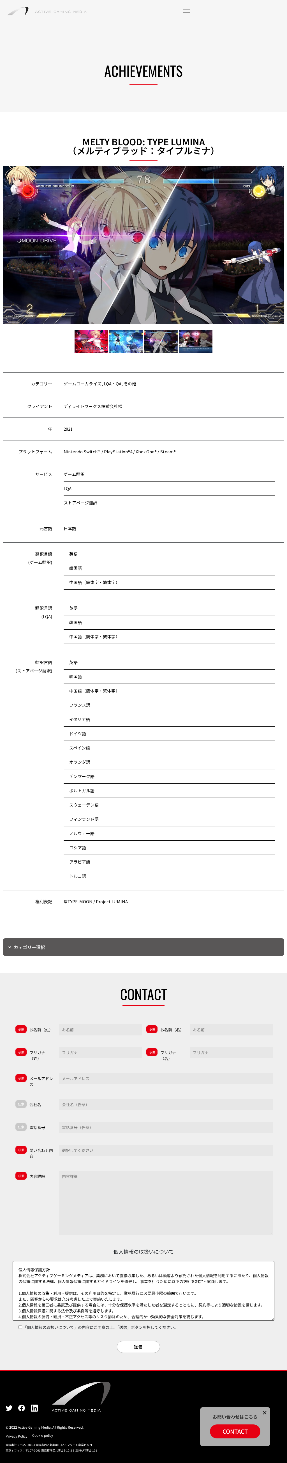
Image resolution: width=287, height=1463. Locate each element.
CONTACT (235, 1431)
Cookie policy (42, 1435)
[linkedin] (34, 1408)
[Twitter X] (9, 1408)
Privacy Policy (16, 1436)
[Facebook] (21, 1408)
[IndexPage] (47, 11)
